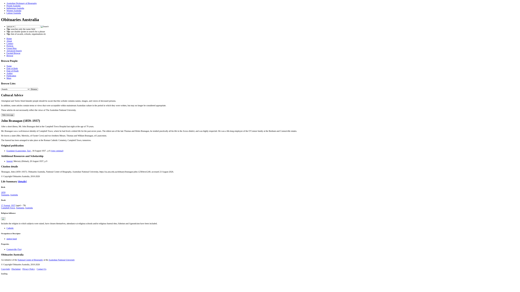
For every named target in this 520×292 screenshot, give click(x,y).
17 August (5, 205)
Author (9, 73)
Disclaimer (16, 269)
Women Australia (13, 10)
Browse (9, 55)
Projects (9, 46)
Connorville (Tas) (14, 249)
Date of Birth (12, 68)
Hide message (7, 115)
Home (9, 38)
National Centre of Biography (30, 260)
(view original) (57, 151)
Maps (8, 78)
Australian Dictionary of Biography (21, 3)
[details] (22, 181)
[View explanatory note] (3, 218)
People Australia (13, 6)
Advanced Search (14, 51)
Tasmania (5, 195)
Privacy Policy (28, 269)
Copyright (5, 269)
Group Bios (11, 48)
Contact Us (41, 269)
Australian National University (62, 260)
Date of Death (12, 71)
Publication (11, 76)
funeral (9, 161)
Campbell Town (8, 208)
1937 (13, 205)
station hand (11, 239)
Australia (14, 195)
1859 (3, 192)
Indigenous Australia (15, 8)
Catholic (10, 228)
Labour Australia (13, 13)
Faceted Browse (13, 53)
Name (9, 66)
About (9, 41)
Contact (9, 43)
